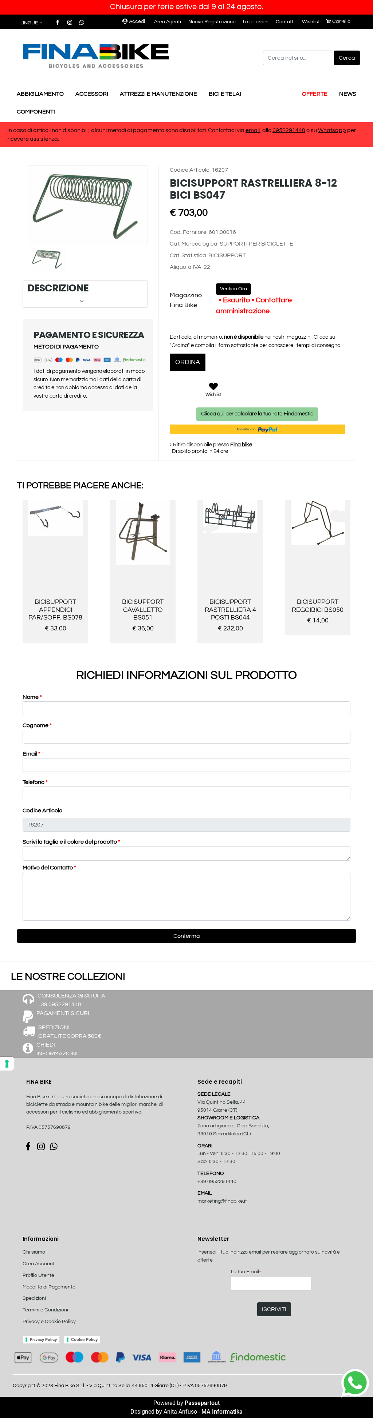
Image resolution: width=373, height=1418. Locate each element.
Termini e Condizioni (45, 1310)
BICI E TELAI (225, 94)
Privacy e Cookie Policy (49, 1321)
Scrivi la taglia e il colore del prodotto (71, 842)
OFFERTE (314, 94)
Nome (32, 697)
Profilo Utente (38, 1275)
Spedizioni (34, 1298)
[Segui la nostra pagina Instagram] (70, 22)
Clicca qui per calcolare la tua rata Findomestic (257, 414)
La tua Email (246, 1272)
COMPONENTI (36, 112)
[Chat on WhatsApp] (355, 1382)
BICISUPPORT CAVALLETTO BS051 (143, 609)
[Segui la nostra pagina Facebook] (58, 22)
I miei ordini (255, 21)
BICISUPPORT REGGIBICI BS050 (317, 605)
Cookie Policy (84, 1339)
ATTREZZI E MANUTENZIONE (158, 94)
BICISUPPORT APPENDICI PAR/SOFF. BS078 (55, 609)
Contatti (285, 21)
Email (31, 754)
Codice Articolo (42, 810)
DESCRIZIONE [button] (84, 293)
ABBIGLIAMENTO (40, 94)
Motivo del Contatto (49, 868)
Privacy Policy (43, 1339)
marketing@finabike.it (222, 1201)
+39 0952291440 (216, 1181)
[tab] (85, 294)
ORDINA (187, 362)
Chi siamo (34, 1252)
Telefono (35, 782)
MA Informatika (222, 1411)
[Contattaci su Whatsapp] (81, 22)
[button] (347, 58)
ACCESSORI (91, 94)
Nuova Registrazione (212, 21)
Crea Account (39, 1263)
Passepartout (202, 1402)
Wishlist (311, 21)
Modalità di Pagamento (49, 1287)
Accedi (137, 21)
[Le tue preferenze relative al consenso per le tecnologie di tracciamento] (7, 1064)
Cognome (37, 725)
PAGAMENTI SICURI (62, 1013)
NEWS (347, 94)
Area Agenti (167, 21)
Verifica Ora (233, 288)
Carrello (341, 21)
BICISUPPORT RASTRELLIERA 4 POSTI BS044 (230, 609)
